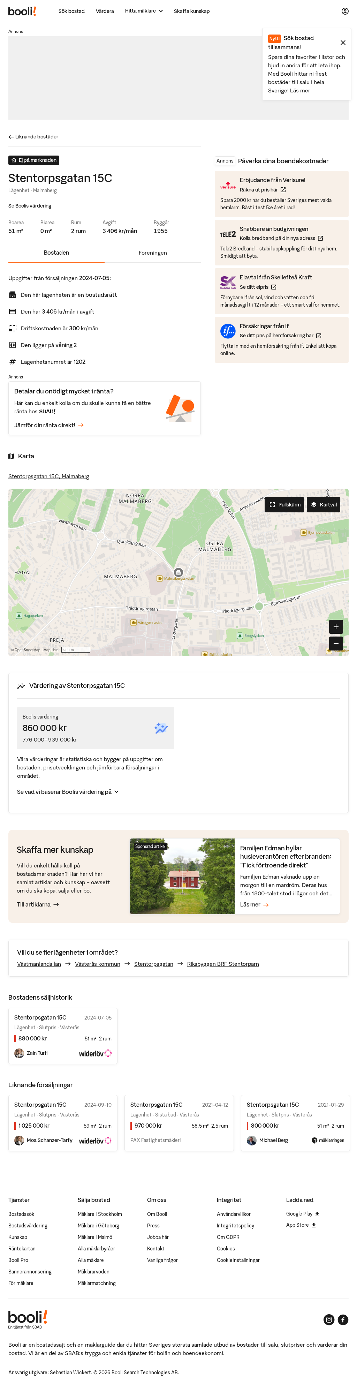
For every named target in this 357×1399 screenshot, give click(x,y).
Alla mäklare (91, 1260)
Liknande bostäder (36, 137)
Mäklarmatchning (97, 1283)
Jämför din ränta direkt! (44, 425)
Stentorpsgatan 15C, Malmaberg (48, 476)
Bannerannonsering (30, 1272)
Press (153, 1226)
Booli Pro (18, 1260)
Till (34, 904)
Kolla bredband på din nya (281, 238)
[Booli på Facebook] (343, 1319)
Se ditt (276, 287)
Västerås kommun (97, 963)
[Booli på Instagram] (329, 1319)
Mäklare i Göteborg (98, 1226)
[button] (178, 572)
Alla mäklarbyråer (96, 1249)
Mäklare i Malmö (95, 1237)
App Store (297, 1225)
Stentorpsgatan (153, 963)
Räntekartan (22, 1249)
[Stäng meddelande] (343, 42)
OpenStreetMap (27, 649)
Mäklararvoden (93, 1272)
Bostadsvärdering (27, 1226)
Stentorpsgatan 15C (40, 1104)
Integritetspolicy (235, 1226)
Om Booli (157, 1214)
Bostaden (56, 252)
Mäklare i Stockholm (100, 1214)
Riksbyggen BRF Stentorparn (223, 963)
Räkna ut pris (272, 189)
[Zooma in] (336, 627)
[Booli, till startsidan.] (22, 11)
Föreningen (153, 252)
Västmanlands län (39, 963)
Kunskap (17, 1237)
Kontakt (156, 1249)
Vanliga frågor (162, 1260)
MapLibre (51, 649)
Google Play (299, 1214)
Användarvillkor (234, 1214)
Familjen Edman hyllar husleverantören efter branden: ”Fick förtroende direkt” (286, 856)
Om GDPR (228, 1237)
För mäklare (20, 1283)
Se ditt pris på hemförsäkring (280, 335)
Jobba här (158, 1237)
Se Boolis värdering (29, 206)
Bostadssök (21, 1214)
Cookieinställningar (238, 1260)
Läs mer (300, 90)
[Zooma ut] (336, 643)
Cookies (226, 1249)
